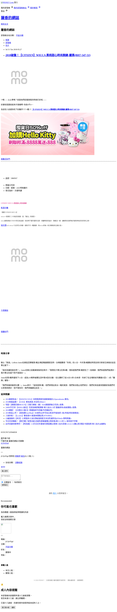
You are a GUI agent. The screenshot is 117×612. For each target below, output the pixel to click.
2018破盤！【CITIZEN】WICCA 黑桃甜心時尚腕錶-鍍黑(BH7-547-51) (47, 55)
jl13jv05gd (5, 443)
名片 (7, 45)
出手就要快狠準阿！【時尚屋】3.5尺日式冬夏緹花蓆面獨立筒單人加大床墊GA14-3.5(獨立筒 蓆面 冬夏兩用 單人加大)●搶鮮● (55, 424)
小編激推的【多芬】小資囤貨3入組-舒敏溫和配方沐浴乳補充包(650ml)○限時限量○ (38, 418)
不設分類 (19, 35)
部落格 (8, 43)
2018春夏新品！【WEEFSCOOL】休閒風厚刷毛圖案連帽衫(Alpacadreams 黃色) (37, 399)
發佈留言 (5, 485)
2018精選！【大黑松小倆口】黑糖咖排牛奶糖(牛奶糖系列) (28, 410)
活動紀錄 (18, 463)
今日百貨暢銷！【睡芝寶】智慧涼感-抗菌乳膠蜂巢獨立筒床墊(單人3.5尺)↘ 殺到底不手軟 (41, 421)
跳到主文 (4, 24)
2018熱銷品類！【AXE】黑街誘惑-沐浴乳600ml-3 (25, 402)
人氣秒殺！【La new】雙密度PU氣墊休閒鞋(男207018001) (28, 416)
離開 (13, 607)
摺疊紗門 (4, 332)
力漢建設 (4, 310)
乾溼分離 (4, 208)
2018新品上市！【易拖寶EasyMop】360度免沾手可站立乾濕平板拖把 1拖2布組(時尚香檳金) (42, 413)
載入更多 (5, 471)
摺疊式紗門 (5, 159)
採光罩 (3, 225)
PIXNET (41, 580)
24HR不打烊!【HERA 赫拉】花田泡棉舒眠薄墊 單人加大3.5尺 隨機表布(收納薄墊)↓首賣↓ (41, 407)
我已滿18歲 (5, 607)
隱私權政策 (71, 580)
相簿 (7, 40)
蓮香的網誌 (10, 18)
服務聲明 (80, 580)
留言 (23, 456)
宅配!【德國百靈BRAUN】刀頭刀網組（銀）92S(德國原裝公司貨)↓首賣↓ (34, 405)
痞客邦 (18, 456)
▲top (3, 467)
